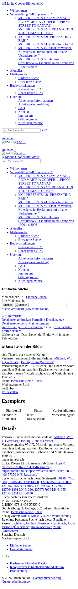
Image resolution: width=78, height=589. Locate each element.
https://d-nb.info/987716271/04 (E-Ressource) (34, 465)
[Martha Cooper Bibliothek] (21, 3)
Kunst (35, 516)
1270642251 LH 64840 (17, 493)
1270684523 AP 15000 (56, 482)
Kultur (25, 516)
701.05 (62, 478)
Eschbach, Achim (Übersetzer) (31, 523)
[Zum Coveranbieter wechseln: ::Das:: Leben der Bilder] (26, 334)
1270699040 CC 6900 (49, 486)
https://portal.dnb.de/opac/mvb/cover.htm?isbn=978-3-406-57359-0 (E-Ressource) (37, 472)
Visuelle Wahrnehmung (55, 516)
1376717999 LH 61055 (50, 489)
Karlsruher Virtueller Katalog (29, 563)
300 (4, 482)
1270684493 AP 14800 (23, 482)
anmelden (8, 138)
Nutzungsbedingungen (16, 581)
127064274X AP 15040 (17, 486)
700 (70, 478)
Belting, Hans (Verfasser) (37, 362)
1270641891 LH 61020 (17, 489)
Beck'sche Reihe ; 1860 (26, 381)
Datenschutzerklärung (47, 578)
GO (44, 130)
